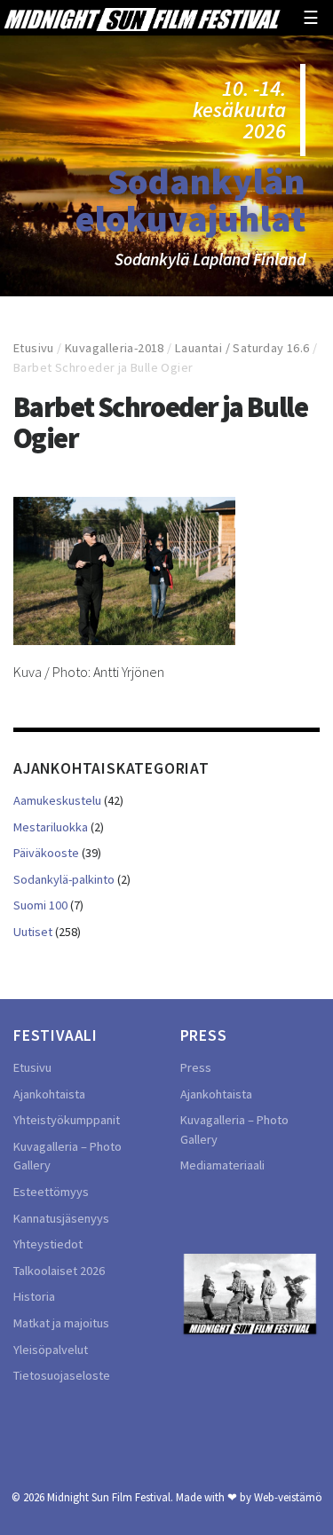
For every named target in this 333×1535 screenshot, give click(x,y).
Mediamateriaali (222, 1165)
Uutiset (32, 932)
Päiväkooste (46, 853)
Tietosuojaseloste (61, 1375)
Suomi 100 (40, 905)
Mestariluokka (50, 827)
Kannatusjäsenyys (61, 1218)
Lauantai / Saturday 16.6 (242, 348)
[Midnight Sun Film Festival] (141, 17)
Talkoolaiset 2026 (59, 1271)
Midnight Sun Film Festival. (110, 1497)
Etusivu (33, 348)
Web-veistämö (288, 1497)
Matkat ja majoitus (61, 1323)
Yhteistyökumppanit (66, 1120)
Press (195, 1067)
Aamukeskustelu (57, 800)
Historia (34, 1296)
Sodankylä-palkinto (64, 879)
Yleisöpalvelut (50, 1350)
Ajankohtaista (49, 1094)
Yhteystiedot (48, 1244)
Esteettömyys (51, 1192)
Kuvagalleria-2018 (114, 348)
